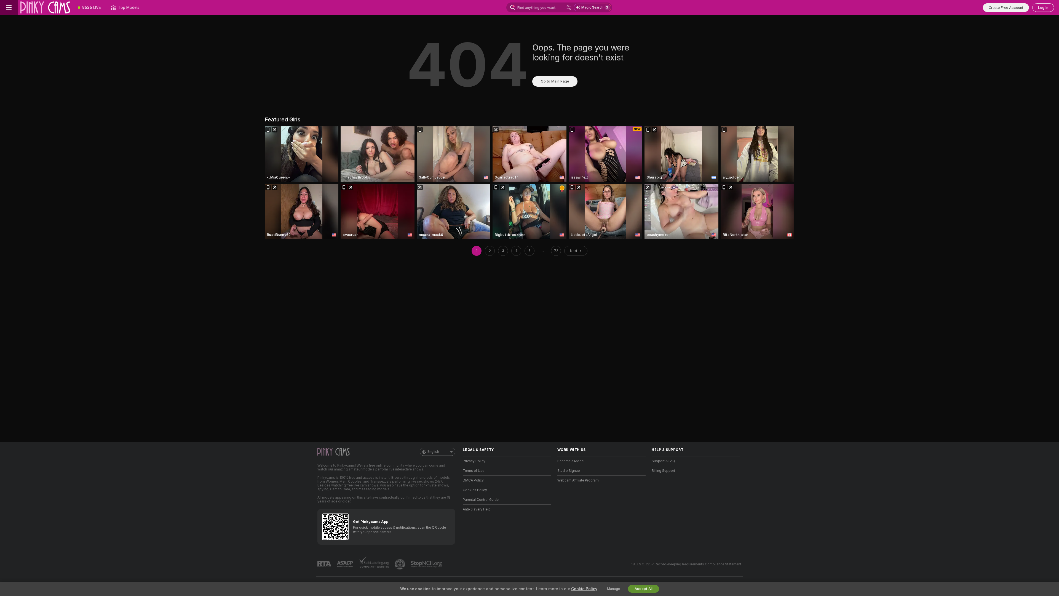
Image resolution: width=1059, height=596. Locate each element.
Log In (1043, 8)
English (433, 452)
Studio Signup (568, 471)
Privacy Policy (474, 461)
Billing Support (663, 471)
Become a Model (570, 461)
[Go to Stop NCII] (427, 564)
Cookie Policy (584, 589)
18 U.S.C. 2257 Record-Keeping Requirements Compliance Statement (686, 564)
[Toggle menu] (9, 7)
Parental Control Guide (481, 500)
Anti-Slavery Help (477, 509)
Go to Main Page (555, 81)
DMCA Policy (473, 480)
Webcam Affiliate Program (578, 480)
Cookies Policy (475, 490)
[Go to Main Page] (45, 7)
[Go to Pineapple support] (400, 564)
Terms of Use (473, 471)
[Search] (569, 7)
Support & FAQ (663, 461)
